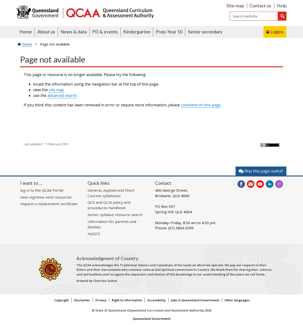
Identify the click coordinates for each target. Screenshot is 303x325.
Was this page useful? (263, 171)
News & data (74, 31)
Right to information (127, 300)
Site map (235, 5)
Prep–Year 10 (169, 31)
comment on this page (201, 105)
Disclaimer (82, 300)
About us (46, 31)
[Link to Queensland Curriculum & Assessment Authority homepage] (109, 12)
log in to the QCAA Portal (41, 190)
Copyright (61, 300)
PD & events (105, 31)
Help (281, 5)
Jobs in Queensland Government (195, 300)
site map (56, 89)
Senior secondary (205, 31)
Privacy (101, 300)
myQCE (94, 233)
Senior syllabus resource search (115, 214)
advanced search (62, 95)
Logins (277, 31)
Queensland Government (151, 318)
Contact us (260, 5)
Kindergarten (136, 31)
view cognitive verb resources (46, 197)
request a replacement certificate (48, 203)
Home (25, 31)
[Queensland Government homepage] (38, 12)
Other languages (237, 300)
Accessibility (156, 300)
